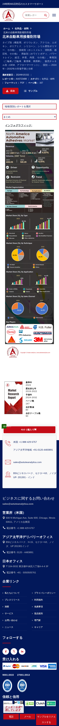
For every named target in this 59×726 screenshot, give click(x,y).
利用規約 (38, 600)
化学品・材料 (22, 28)
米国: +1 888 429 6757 (25, 442)
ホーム (6, 28)
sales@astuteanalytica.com (27, 462)
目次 (12, 91)
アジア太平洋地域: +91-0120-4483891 (33, 449)
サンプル (33, 91)
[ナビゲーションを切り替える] (54, 16)
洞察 (6, 606)
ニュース (8, 627)
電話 (11, 716)
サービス (8, 613)
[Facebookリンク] (5, 651)
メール (27, 716)
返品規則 (38, 613)
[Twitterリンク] (14, 651)
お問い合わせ (11, 620)
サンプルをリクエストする (46, 719)
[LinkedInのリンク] (22, 651)
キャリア (38, 627)
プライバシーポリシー (45, 593)
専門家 (37, 620)
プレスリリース (12, 600)
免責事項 (38, 606)
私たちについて (12, 593)
